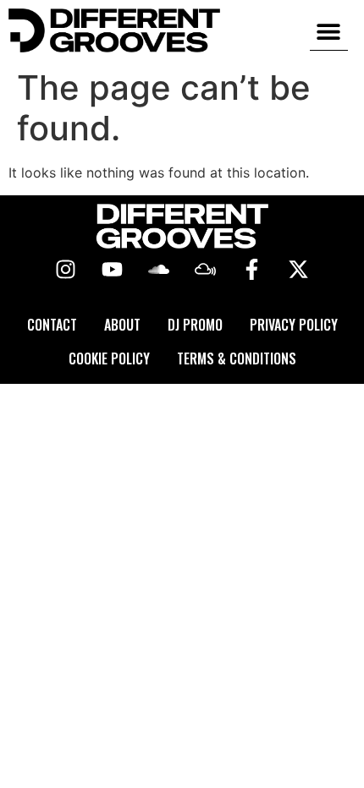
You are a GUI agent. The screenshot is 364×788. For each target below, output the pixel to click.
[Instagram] (66, 270)
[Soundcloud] (159, 270)
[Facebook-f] (252, 270)
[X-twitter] (299, 270)
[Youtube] (112, 270)
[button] (329, 31)
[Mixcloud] (206, 270)
